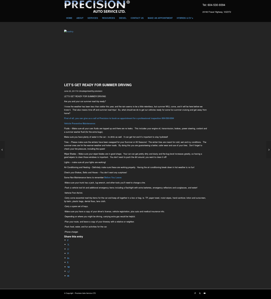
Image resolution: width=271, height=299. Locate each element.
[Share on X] (68, 244)
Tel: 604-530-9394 (213, 5)
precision (98, 91)
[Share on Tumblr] (67, 262)
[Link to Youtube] (204, 293)
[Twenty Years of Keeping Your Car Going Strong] (2, 149)
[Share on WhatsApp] (68, 248)
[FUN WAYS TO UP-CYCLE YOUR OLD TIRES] (268, 149)
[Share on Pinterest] (68, 253)
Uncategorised (85, 91)
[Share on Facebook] (67, 240)
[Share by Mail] (68, 275)
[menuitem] (69, 18)
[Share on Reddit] (68, 271)
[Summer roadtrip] (135, 31)
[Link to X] (199, 293)
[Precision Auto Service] (97, 7)
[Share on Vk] (68, 266)
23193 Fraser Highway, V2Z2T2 (216, 11)
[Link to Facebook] (195, 293)
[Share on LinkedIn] (68, 257)
